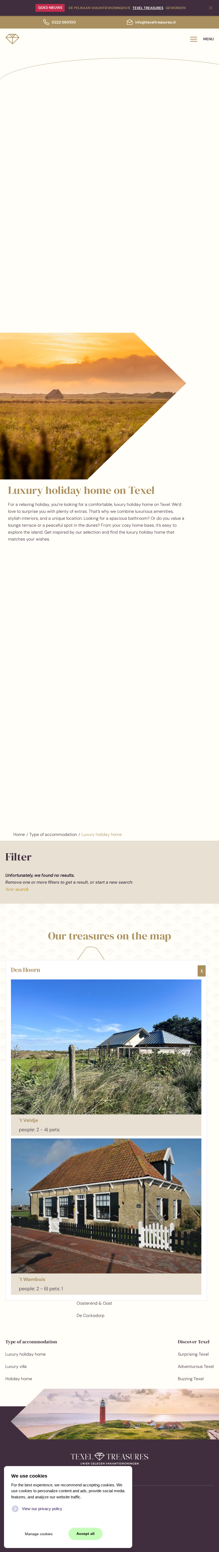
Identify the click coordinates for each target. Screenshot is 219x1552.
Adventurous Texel (196, 1366)
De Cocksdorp (90, 1315)
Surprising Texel (193, 1354)
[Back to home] (12, 39)
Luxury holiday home (25, 1354)
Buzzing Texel (191, 1379)
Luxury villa (16, 1366)
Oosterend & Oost (94, 1303)
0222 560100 (64, 22)
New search (17, 889)
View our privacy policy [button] (42, 1508)
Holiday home (18, 1379)
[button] (202, 39)
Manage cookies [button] (39, 1534)
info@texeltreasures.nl (155, 22)
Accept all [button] (85, 1534)
